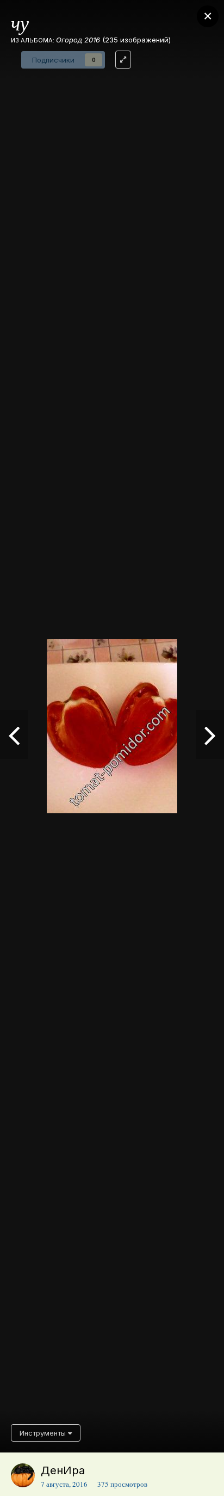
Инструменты (44, 1433)
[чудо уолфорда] (210, 734)
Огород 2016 (78, 39)
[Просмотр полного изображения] (123, 60)
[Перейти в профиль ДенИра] (23, 1475)
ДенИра (63, 1470)
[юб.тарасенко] (14, 734)
